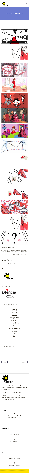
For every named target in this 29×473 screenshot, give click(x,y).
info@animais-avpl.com (14, 458)
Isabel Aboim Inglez (5, 263)
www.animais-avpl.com (14, 465)
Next (23, 362)
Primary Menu (26, 4)
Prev (5, 362)
